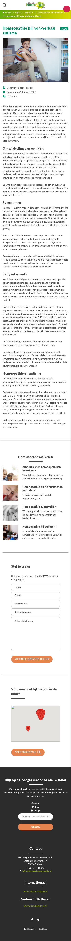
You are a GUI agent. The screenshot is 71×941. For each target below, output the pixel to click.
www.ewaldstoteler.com (35, 891)
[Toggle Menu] (66, 9)
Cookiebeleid (29, 929)
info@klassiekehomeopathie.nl (37, 871)
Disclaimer (43, 929)
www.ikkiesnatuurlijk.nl (35, 906)
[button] (40, 717)
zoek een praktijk (26, 752)
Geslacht (35, 803)
